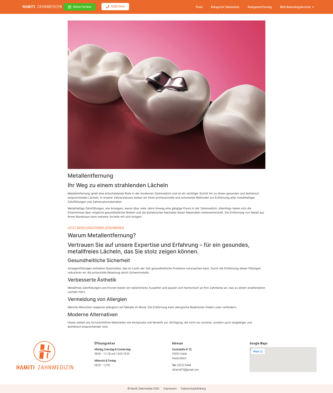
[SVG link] (42, 6)
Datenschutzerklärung (193, 388)
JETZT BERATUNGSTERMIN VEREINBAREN (96, 227)
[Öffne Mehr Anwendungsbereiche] (313, 7)
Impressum (170, 388)
